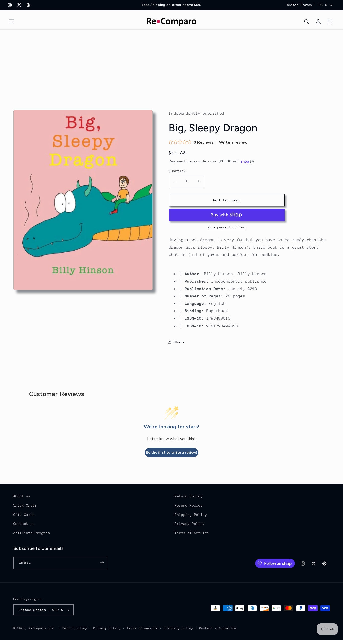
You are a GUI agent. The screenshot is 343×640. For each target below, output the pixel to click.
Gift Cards (24, 515)
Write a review (233, 142)
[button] (11, 22)
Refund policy (74, 628)
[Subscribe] (102, 563)
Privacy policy (107, 628)
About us (22, 496)
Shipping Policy (191, 515)
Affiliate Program (31, 533)
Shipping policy (178, 628)
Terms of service (142, 628)
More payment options (227, 227)
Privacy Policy (190, 524)
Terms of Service (192, 533)
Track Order (25, 505)
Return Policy (189, 496)
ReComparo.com (41, 628)
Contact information (217, 628)
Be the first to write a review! (171, 452)
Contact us (24, 524)
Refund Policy (189, 505)
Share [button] (179, 342)
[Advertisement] (171, 67)
